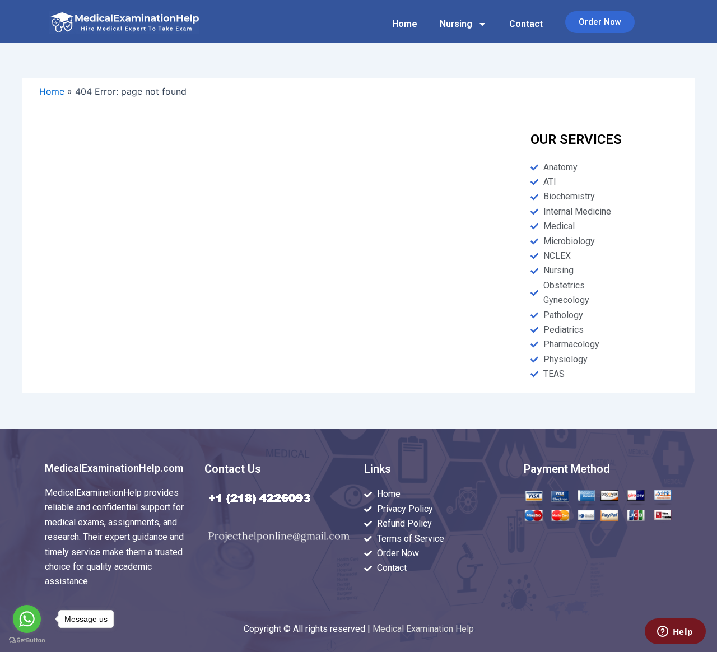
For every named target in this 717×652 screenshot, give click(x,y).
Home (404, 23)
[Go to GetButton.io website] (27, 640)
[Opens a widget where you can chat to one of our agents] (675, 632)
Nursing (456, 23)
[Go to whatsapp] (27, 619)
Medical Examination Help (423, 628)
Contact (526, 23)
